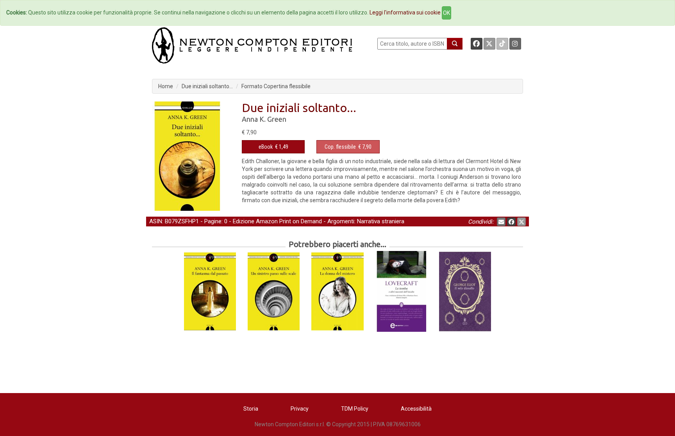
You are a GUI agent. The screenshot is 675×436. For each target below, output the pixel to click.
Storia (250, 409)
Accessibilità (416, 409)
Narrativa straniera (380, 221)
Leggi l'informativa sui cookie (405, 12)
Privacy (300, 409)
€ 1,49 (273, 147)
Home (165, 86)
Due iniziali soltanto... (207, 86)
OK (446, 13)
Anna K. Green (264, 119)
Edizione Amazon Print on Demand (277, 221)
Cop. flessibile (340, 147)
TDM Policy (354, 409)
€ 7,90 (348, 147)
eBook (266, 147)
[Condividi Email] (501, 221)
